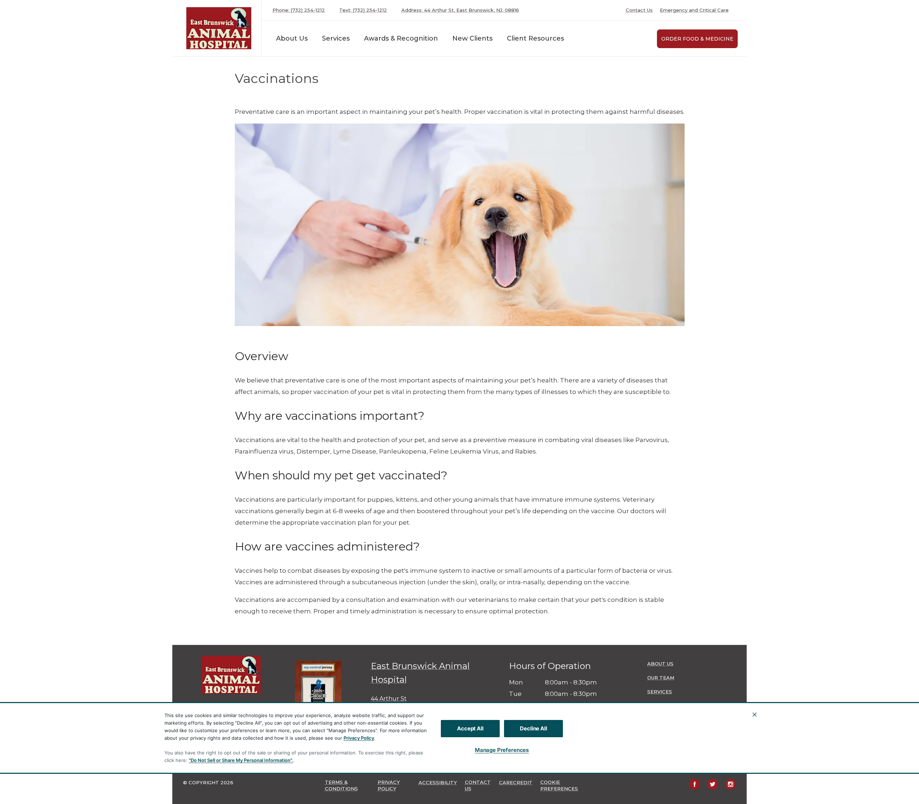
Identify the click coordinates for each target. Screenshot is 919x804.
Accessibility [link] (438, 782)
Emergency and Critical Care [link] (694, 10)
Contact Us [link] (639, 10)
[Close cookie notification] (754, 714)
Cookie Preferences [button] (559, 785)
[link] (218, 28)
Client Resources (535, 38)
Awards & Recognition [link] (401, 38)
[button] (321, 694)
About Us (292, 38)
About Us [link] (660, 663)
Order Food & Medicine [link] (697, 39)
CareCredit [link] (515, 782)
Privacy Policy (359, 738)
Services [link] (336, 38)
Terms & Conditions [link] (341, 785)
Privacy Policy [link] (389, 785)
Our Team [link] (660, 677)
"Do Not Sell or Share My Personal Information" (240, 760)
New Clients (472, 38)
